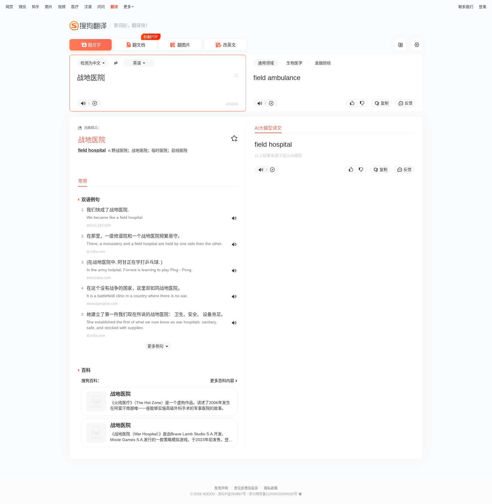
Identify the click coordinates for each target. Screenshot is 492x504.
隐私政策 (271, 488)
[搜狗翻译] (87, 25)
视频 (61, 7)
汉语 (88, 7)
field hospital (92, 150)
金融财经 (323, 63)
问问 (101, 7)
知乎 (35, 7)
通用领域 (266, 63)
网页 (9, 7)
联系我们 (465, 7)
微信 (22, 7)
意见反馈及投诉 (246, 488)
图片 (48, 7)
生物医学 (294, 63)
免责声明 (221, 488)
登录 (482, 7)
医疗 (75, 7)
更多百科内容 (222, 380)
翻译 (114, 7)
